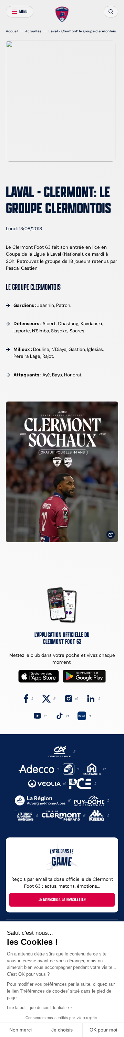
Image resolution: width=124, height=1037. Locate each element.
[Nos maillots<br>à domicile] (62, 472)
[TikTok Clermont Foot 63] (62, 715)
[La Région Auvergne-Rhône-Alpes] (42, 800)
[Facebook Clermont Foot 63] (28, 698)
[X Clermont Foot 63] (48, 698)
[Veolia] (47, 783)
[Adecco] (38, 768)
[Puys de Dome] (91, 800)
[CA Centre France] (62, 751)
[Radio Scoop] (71, 768)
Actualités (33, 31)
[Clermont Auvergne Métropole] (27, 815)
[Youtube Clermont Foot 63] (39, 715)
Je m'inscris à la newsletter (62, 899)
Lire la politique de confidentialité (38, 1007)
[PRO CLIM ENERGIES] (82, 783)
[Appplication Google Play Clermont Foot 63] (84, 676)
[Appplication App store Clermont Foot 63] (38, 676)
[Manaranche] (94, 768)
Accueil (12, 31)
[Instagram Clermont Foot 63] (71, 698)
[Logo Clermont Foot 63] (62, 14)
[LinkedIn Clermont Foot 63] (93, 698)
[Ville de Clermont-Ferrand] (63, 815)
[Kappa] (99, 815)
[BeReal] (84, 715)
